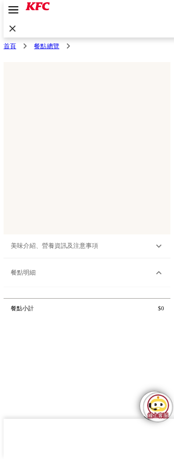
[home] (37, 9)
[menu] (13, 10)
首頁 (10, 46)
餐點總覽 (46, 46)
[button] (87, 246)
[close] (12, 29)
